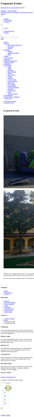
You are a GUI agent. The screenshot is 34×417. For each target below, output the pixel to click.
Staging (10, 76)
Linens (9, 92)
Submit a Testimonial (6, 377)
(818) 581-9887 (5, 7)
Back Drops (11, 83)
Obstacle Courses (9, 62)
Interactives (7, 59)
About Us (7, 301)
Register (6, 33)
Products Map (8, 20)
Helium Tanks (11, 90)
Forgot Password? (9, 31)
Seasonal (6, 43)
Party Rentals (8, 65)
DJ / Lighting (11, 84)
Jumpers (10, 51)
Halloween (11, 47)
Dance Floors (11, 75)
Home (6, 42)
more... (14, 377)
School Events (8, 312)
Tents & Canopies (13, 94)
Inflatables (7, 50)
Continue (3, 415)
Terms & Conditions (9, 302)
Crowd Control (12, 79)
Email (5, 320)
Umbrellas (10, 70)
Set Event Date (12, 11)
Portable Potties (12, 86)
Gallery (6, 305)
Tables (9, 68)
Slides (9, 54)
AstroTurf (10, 78)
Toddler (6, 56)
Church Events (8, 310)
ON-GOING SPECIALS (15, 45)
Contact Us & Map (9, 318)
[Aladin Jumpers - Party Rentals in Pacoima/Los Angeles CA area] (17, 14)
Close (8, 415)
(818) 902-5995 (14, 7)
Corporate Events (9, 309)
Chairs (9, 67)
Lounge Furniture (12, 81)
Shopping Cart (8, 292)
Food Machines (8, 95)
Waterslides (7, 64)
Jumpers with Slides (13, 53)
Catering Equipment (13, 87)
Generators (11, 89)
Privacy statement (9, 304)
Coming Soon (8, 98)
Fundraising (7, 307)
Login (5, 28)
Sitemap (6, 18)
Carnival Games (8, 57)
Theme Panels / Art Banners (12, 97)
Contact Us (4, 11)
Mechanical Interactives (10, 61)
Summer (10, 48)
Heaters (10, 73)
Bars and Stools (12, 72)
